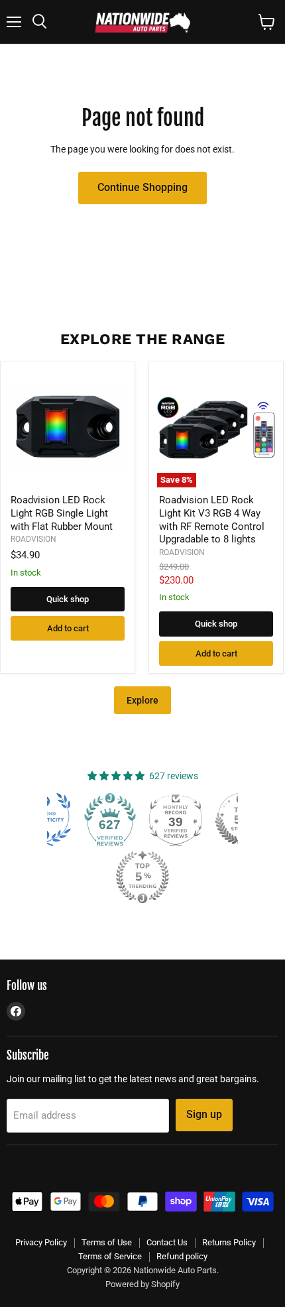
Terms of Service (110, 1256)
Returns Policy (229, 1242)
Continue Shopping (142, 187)
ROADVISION (33, 539)
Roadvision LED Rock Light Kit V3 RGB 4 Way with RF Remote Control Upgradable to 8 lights (211, 519)
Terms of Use (107, 1242)
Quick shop (67, 599)
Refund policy (181, 1256)
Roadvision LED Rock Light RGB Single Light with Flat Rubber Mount (62, 513)
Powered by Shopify (142, 1284)
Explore (142, 700)
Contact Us (167, 1242)
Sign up (204, 1114)
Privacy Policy (41, 1242)
